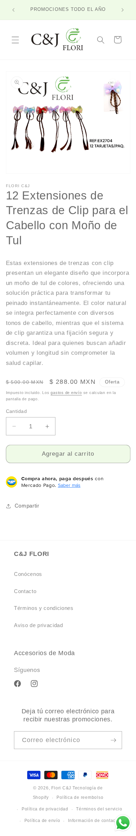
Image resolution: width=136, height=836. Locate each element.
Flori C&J (61, 788)
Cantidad (16, 411)
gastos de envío (66, 392)
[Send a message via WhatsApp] (123, 822)
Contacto (25, 591)
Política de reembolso (79, 797)
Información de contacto (94, 820)
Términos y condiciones (44, 608)
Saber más (69, 485)
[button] (15, 39)
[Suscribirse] (113, 740)
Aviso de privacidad (38, 625)
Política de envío (42, 820)
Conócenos (28, 574)
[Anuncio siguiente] (122, 10)
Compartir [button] (27, 506)
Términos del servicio (99, 809)
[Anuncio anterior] (13, 10)
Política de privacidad (45, 809)
